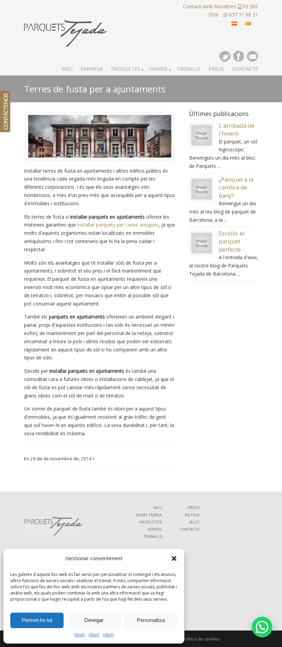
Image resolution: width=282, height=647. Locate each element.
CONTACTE (189, 529)
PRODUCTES (150, 521)
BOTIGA (192, 514)
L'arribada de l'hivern (236, 130)
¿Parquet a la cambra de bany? (236, 187)
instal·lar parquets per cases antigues (118, 224)
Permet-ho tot (37, 620)
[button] (174, 558)
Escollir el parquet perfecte (232, 241)
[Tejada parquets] (65, 24)
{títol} (79, 635)
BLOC (194, 521)
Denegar (94, 620)
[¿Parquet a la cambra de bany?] (201, 197)
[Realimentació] (5, 111)
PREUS (193, 507)
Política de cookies (201, 639)
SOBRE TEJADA (148, 514)
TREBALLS (153, 536)
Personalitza (151, 620)
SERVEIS (155, 529)
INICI (157, 507)
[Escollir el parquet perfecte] (201, 251)
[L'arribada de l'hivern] (201, 143)
